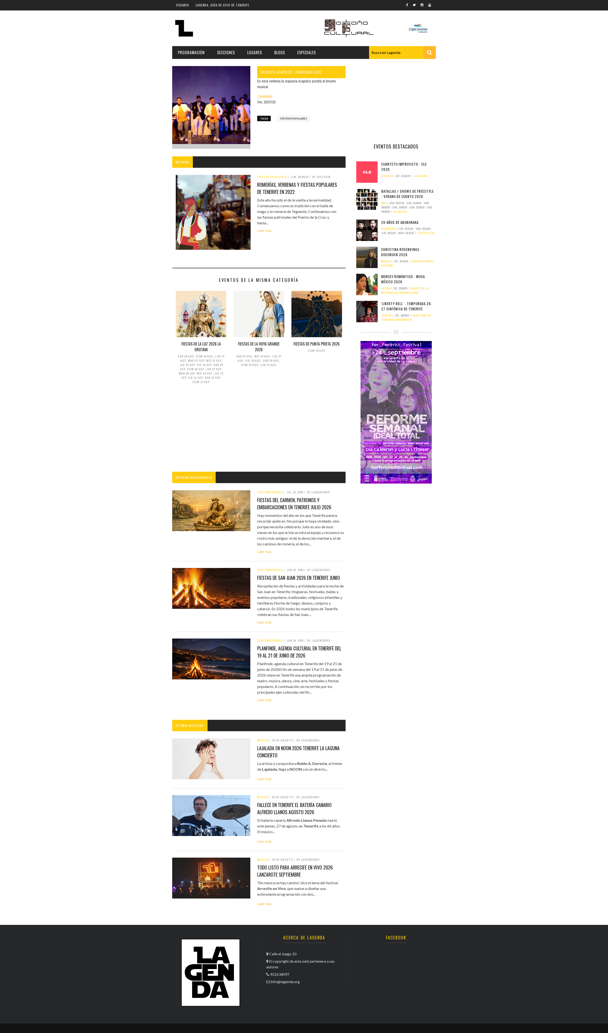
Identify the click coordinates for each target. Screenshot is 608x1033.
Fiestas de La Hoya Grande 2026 (259, 346)
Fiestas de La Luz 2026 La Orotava (201, 346)
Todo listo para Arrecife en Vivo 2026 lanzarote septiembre (295, 871)
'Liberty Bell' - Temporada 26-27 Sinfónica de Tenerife (406, 306)
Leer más (264, 230)
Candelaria (264, 96)
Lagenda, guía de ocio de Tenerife (222, 5)
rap (383, 203)
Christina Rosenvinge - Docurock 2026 (401, 252)
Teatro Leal (426, 233)
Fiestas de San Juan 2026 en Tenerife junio (298, 577)
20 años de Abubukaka (399, 222)
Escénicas (388, 229)
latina (385, 288)
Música (262, 740)
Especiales (306, 52)
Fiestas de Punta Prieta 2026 (317, 344)
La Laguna (420, 176)
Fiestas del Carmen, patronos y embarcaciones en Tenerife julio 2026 (294, 503)
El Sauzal (400, 212)
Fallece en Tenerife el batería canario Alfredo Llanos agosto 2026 (294, 808)
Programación (191, 52)
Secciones (226, 52)
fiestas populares (293, 118)
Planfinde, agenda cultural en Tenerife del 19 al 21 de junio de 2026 (299, 652)
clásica (386, 176)
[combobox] (402, 52)
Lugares (254, 52)
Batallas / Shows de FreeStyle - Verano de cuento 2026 (407, 193)
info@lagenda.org (285, 981)
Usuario (182, 5)
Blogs (279, 52)
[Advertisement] (259, 429)
